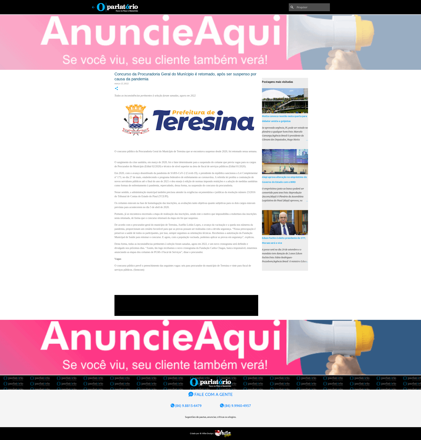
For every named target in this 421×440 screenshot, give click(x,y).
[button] (116, 88)
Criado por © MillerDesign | (202, 433)
